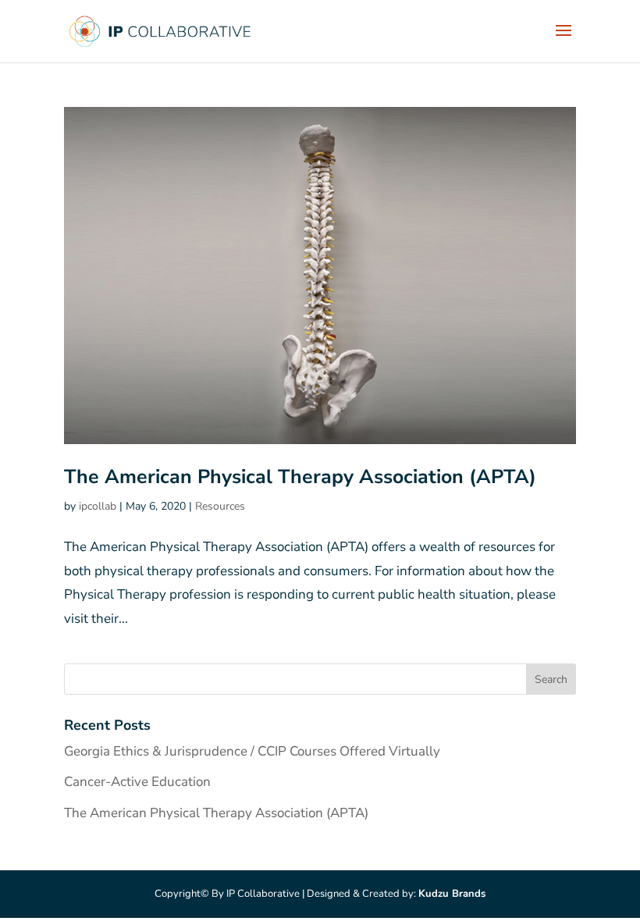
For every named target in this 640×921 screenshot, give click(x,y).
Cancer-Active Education (137, 782)
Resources (220, 506)
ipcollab (97, 506)
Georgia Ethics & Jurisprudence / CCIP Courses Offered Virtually (252, 751)
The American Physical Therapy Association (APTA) (300, 477)
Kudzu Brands (451, 894)
